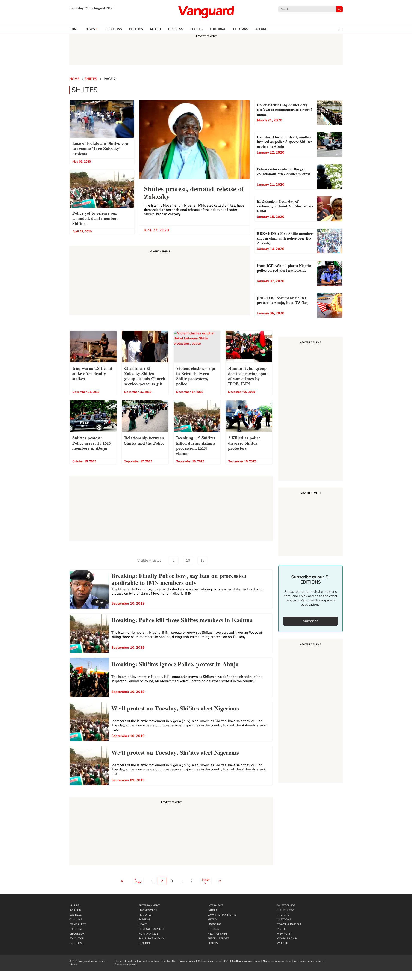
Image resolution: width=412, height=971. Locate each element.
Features (145, 915)
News (90, 29)
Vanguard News (206, 12)
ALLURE (261, 29)
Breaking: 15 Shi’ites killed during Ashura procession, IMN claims (195, 445)
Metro (155, 29)
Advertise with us (149, 961)
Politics (136, 29)
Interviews (215, 905)
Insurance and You (152, 938)
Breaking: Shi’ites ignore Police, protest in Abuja (175, 663)
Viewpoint (284, 933)
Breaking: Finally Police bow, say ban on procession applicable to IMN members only (179, 579)
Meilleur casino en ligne (246, 961)
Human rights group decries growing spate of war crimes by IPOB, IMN (248, 375)
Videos (281, 929)
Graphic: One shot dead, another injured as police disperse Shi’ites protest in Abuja (284, 141)
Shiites (90, 79)
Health (143, 924)
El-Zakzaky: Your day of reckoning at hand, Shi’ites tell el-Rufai (285, 205)
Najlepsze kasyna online (277, 961)
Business (175, 29)
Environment (148, 910)
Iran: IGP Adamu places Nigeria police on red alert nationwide (284, 267)
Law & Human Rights (222, 915)
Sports (196, 29)
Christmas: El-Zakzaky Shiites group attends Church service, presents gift (144, 375)
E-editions (113, 29)
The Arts (283, 915)
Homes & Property (151, 929)
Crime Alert (77, 924)
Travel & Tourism (289, 924)
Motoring (214, 924)
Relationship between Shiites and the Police (144, 440)
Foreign (144, 919)
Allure (74, 905)
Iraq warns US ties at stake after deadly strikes (92, 373)
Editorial (218, 29)
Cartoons (284, 919)
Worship (283, 943)
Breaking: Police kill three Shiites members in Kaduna (182, 619)
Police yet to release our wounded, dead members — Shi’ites (97, 218)
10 (188, 560)
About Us (130, 961)
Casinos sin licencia (126, 964)
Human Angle (148, 933)
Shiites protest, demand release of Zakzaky (194, 192)
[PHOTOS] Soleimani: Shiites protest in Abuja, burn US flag (282, 299)
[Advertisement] (171, 832)
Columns (240, 29)
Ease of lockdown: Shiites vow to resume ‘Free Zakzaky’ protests (100, 148)
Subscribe (310, 621)
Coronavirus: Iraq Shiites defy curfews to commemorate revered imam (284, 109)
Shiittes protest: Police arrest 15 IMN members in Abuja (92, 442)
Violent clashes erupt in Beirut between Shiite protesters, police (195, 375)
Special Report (218, 938)
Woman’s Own (287, 938)
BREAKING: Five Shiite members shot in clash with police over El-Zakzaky (285, 237)
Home (73, 29)
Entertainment (149, 905)
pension (144, 943)
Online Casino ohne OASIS (213, 961)
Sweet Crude (286, 905)
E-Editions (76, 943)
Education (76, 938)
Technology (285, 910)
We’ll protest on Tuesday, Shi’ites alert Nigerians (175, 707)
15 (202, 560)
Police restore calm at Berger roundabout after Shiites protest (283, 171)
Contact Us (168, 961)
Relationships (217, 933)
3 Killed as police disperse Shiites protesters (244, 442)
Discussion (77, 933)
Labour (213, 910)
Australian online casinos (308, 961)
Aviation (75, 910)
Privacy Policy (187, 961)
